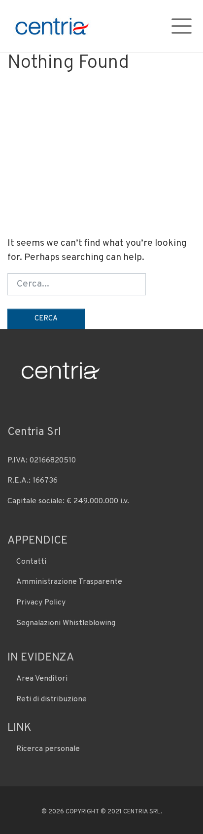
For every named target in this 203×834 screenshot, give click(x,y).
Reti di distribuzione (51, 699)
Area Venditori (42, 679)
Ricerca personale (48, 749)
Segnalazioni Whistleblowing (65, 623)
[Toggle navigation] (181, 25)
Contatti (31, 562)
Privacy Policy (41, 602)
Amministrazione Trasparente (69, 582)
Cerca (46, 318)
